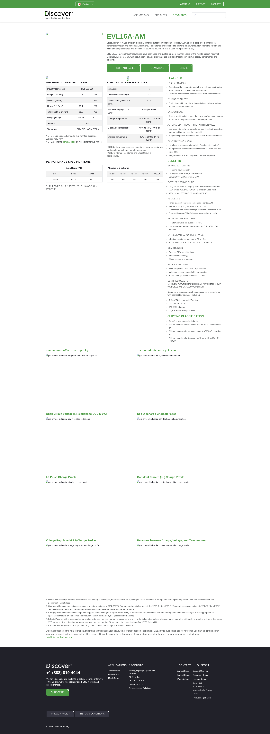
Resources (179, 15)
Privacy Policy (60, 714)
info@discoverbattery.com (59, 637)
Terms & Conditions (92, 714)
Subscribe (57, 692)
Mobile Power (113, 678)
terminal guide (69, 142)
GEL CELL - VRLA (136, 681)
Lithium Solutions (136, 684)
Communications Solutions (140, 688)
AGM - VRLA (134, 677)
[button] (85, 4)
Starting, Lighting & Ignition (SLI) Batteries (142, 672)
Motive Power (113, 674)
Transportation (114, 671)
